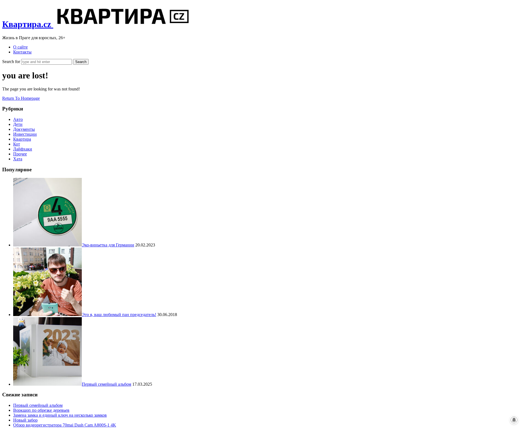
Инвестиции (25, 134)
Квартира (22, 139)
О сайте (20, 47)
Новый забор (25, 420)
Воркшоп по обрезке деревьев (41, 410)
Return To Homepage (21, 98)
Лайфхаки (22, 149)
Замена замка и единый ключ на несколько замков (60, 415)
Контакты (22, 52)
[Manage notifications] (514, 420)
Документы (24, 129)
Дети (18, 124)
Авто (18, 119)
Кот (16, 144)
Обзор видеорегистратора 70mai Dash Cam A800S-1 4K (64, 425)
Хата (17, 159)
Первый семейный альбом (38, 405)
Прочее (20, 154)
